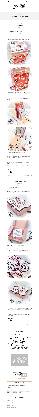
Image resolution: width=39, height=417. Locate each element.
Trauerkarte (9, 387)
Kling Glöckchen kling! (19, 182)
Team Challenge (12, 403)
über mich (30, 97)
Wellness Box (19, 25)
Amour (11, 400)
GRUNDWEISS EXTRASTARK (25, 152)
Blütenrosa (26, 250)
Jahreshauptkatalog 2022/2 (20, 165)
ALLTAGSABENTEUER (19, 157)
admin (8, 400)
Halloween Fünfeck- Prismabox (12, 388)
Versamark (27, 305)
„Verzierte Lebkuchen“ (10, 248)
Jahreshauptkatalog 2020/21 (20, 314)
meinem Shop (14, 98)
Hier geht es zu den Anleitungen (19, 378)
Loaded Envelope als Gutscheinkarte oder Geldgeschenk (16, 385)
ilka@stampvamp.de (16, 350)
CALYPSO (23, 159)
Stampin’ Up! (20, 97)
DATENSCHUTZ (22, 415)
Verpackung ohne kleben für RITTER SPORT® (14, 392)
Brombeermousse (14, 252)
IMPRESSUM (16, 415)
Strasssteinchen (24, 162)
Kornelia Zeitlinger (10, 402)
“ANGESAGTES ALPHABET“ (22, 93)
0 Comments (9, 175)
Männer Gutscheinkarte (11, 390)
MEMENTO (30, 159)
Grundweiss (22, 251)
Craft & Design (19, 23)
